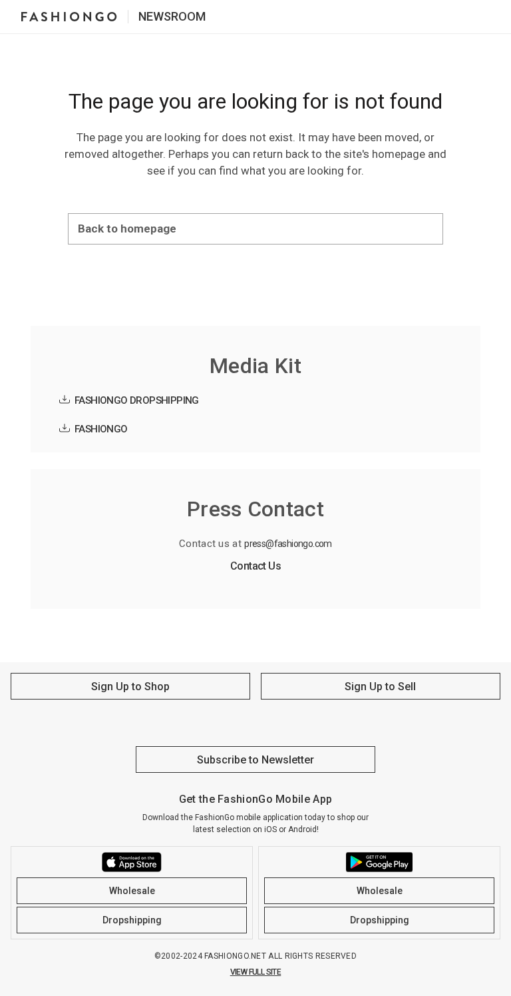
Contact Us (255, 566)
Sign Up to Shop (130, 686)
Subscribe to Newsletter (255, 759)
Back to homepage (127, 228)
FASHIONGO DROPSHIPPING (137, 400)
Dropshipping (132, 920)
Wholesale (132, 890)
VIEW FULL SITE (255, 972)
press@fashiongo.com (288, 543)
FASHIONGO (101, 429)
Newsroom (172, 16)
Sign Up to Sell (380, 686)
